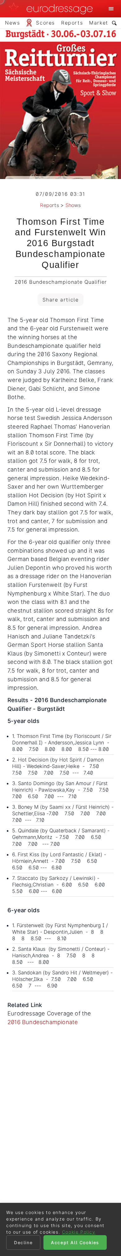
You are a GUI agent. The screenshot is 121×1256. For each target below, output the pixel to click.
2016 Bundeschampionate (42, 1022)
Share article (61, 300)
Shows (73, 205)
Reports (49, 205)
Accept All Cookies (75, 1242)
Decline (23, 1242)
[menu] (111, 8)
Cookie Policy (79, 1232)
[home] (52, 8)
